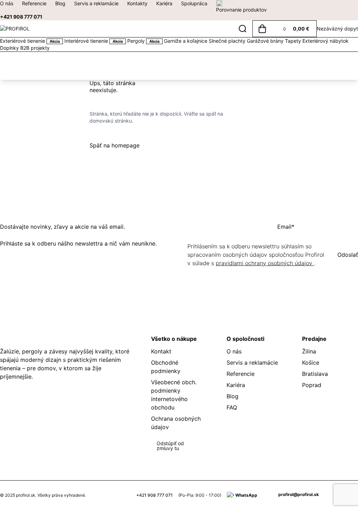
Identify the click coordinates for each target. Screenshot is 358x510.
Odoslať (347, 254)
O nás (6, 3)
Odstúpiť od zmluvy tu (170, 445)
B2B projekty (35, 48)
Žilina (309, 351)
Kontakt (161, 351)
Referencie (34, 3)
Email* (285, 226)
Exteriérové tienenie (30, 41)
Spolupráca (194, 3)
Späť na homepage (114, 145)
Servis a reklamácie (96, 3)
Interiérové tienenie (93, 41)
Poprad (311, 384)
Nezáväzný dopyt (337, 29)
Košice (310, 362)
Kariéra (164, 3)
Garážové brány (266, 41)
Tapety (293, 41)
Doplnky (10, 48)
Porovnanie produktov (241, 10)
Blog (60, 3)
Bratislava (315, 373)
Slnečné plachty (228, 41)
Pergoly (143, 41)
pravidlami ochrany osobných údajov (265, 263)
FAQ (232, 407)
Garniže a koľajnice (186, 41)
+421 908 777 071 (21, 17)
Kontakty (137, 3)
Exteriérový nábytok (325, 41)
